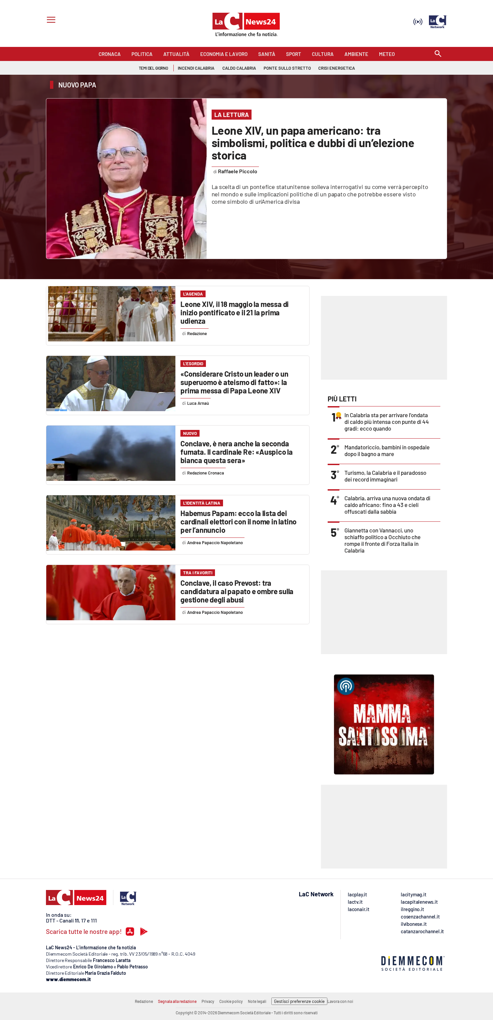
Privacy (208, 1001)
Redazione (144, 1001)
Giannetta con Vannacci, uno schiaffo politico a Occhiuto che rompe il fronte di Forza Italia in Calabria (382, 540)
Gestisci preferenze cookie (299, 1001)
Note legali (257, 1001)
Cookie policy (231, 1001)
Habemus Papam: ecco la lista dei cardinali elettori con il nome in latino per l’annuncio (238, 521)
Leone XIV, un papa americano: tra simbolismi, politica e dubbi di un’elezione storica (313, 142)
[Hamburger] (50, 20)
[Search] (438, 54)
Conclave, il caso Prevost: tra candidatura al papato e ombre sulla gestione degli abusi (236, 591)
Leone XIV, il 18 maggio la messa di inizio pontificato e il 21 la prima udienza (234, 312)
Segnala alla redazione (177, 1001)
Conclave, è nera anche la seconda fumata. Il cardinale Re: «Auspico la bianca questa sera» (236, 451)
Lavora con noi (340, 1001)
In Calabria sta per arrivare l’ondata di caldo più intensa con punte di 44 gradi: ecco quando (386, 421)
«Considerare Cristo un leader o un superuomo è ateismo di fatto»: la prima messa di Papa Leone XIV (234, 382)
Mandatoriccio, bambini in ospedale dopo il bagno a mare (387, 450)
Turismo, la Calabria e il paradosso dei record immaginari (385, 476)
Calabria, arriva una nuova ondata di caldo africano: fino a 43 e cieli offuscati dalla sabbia (387, 505)
